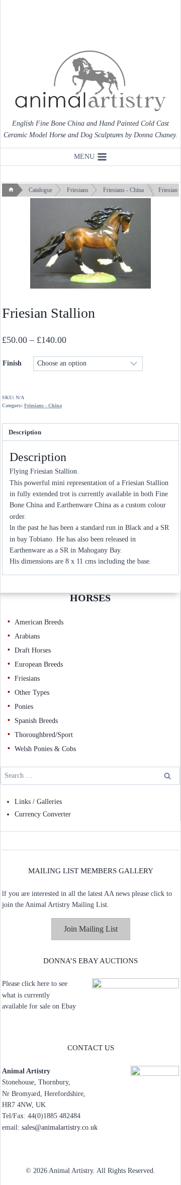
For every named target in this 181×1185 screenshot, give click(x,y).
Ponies (24, 706)
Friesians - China (43, 405)
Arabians (27, 636)
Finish (12, 363)
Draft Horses (33, 650)
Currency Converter (43, 814)
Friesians (27, 678)
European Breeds (39, 664)
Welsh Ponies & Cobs (45, 749)
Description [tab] (25, 432)
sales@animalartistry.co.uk (60, 1127)
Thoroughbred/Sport (44, 735)
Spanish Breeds (36, 720)
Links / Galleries (38, 801)
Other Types (32, 692)
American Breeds (39, 622)
